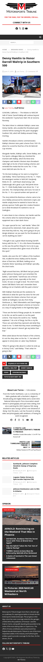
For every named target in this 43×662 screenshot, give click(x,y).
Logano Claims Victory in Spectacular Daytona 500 (23, 478)
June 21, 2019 (8, 71)
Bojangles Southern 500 (17, 364)
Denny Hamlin (26, 368)
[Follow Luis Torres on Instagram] (18, 420)
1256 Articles (31, 390)
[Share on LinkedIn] (14, 102)
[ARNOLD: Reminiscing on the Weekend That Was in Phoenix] (21, 523)
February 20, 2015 (20, 471)
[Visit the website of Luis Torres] (11, 420)
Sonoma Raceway (19, 372)
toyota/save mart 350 (12, 377)
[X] (20, 28)
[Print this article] (28, 102)
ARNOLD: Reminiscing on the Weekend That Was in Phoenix (20, 531)
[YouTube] (26, 28)
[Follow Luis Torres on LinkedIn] (31, 420)
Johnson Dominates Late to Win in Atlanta (26, 490)
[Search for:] (21, 42)
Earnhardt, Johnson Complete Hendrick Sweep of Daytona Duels (25, 466)
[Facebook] (16, 28)
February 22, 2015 (20, 482)
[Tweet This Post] (9, 102)
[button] (39, 37)
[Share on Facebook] (4, 102)
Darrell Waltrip (10, 368)
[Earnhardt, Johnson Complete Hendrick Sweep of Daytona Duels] (6, 466)
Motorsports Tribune (33, 494)
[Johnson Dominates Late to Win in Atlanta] (6, 491)
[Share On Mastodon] (38, 102)
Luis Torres (20, 71)
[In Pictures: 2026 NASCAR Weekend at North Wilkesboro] (21, 575)
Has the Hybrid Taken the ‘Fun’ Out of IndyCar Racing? (21, 547)
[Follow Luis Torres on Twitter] (22, 420)
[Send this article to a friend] (23, 102)
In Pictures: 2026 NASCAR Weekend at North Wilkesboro (19, 591)
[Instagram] (23, 28)
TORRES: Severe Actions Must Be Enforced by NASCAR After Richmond (21, 552)
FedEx (6, 372)
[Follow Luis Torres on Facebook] (14, 420)
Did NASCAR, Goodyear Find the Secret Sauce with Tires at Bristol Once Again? (22, 541)
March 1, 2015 (19, 494)
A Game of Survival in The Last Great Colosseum (21, 557)
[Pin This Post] (19, 102)
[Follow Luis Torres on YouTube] (27, 420)
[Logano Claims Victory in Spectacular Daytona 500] (6, 479)
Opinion (6, 503)
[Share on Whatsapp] (33, 102)
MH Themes (21, 660)
